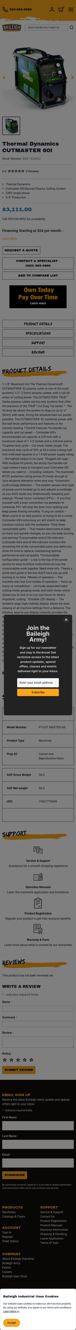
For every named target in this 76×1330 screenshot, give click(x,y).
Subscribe (38, 692)
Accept (11, 1323)
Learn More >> (11, 1311)
